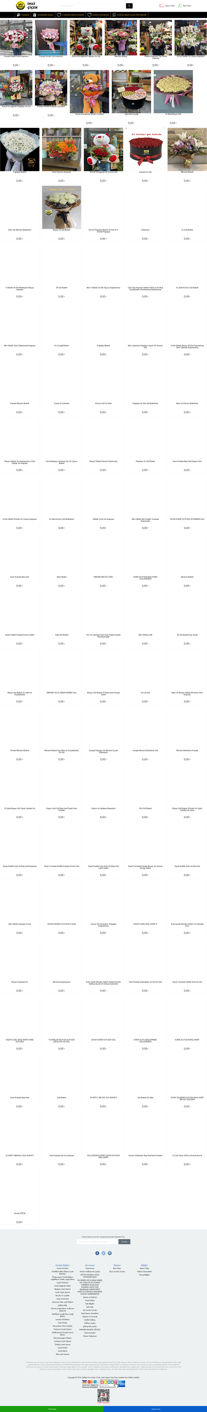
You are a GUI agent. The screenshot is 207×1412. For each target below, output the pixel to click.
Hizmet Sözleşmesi (90, 1336)
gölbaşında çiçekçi (90, 1326)
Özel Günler (62, 1323)
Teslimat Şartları (90, 1333)
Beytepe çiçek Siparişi (63, 1289)
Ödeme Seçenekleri (144, 1271)
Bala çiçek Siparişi (62, 1354)
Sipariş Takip (144, 1268)
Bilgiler (144, 1265)
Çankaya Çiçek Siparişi (62, 1341)
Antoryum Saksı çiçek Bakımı (62, 1302)
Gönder (124, 1241)
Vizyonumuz (89, 1268)
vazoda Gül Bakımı (62, 1319)
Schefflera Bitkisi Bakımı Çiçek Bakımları (63, 1272)
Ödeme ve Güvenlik (89, 1316)
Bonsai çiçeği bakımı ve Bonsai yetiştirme (62, 1309)
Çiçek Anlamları (62, 1268)
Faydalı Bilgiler (62, 1265)
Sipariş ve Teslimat (90, 1297)
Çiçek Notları (62, 1348)
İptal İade (89, 1307)
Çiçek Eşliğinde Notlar (62, 1286)
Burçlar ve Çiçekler (63, 1295)
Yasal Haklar (90, 1300)
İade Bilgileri (89, 1303)
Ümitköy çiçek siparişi (62, 1344)
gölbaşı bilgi (62, 1305)
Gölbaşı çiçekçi (89, 1323)
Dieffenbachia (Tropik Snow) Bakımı (62, 1333)
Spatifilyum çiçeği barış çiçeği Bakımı (62, 1315)
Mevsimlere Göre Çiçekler (62, 1326)
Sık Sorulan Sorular (90, 1310)
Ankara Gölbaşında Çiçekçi (90, 1271)
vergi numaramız (62, 1299)
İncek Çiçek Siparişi (62, 1292)
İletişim (117, 1265)
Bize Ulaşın (117, 1268)
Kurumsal (90, 1265)
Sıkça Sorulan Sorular (117, 1271)
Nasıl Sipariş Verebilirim (90, 1313)
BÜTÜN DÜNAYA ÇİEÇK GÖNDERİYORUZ (90, 1276)
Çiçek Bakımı (62, 1351)
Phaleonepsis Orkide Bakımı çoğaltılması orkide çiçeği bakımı (62, 1278)
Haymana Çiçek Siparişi (62, 1329)
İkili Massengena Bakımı (63, 1338)
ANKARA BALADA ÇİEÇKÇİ (89, 1329)
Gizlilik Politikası (90, 1320)
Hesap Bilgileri (144, 1275)
